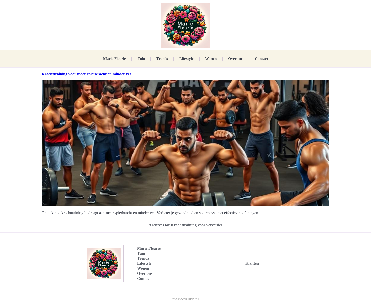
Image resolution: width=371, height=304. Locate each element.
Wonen (211, 59)
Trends (162, 59)
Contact (261, 59)
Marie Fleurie (114, 59)
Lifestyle (186, 59)
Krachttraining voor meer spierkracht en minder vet (86, 74)
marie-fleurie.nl (185, 299)
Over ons (235, 59)
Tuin (141, 59)
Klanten (252, 263)
